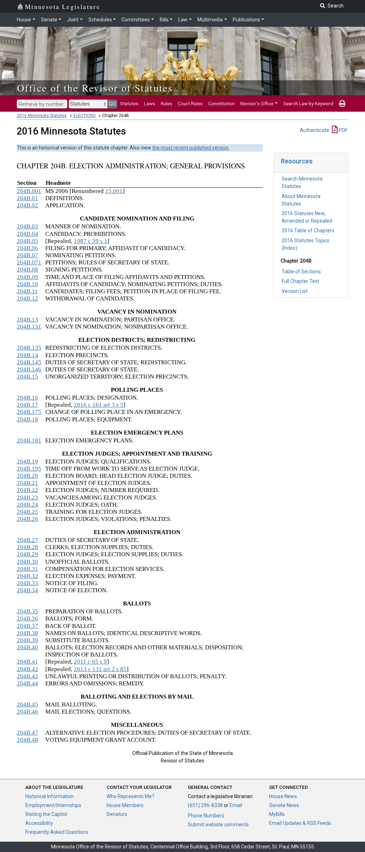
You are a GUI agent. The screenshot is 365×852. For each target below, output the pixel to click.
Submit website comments (218, 824)
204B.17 (27, 404)
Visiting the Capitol (46, 814)
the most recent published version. (191, 148)
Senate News (284, 805)
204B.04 (27, 233)
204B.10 (27, 284)
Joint (72, 19)
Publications (246, 19)
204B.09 (27, 277)
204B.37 (27, 626)
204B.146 (29, 369)
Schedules (100, 19)
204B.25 (27, 511)
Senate (49, 19)
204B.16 (27, 397)
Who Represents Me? (130, 796)
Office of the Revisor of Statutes (95, 88)
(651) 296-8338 (205, 805)
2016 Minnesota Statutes (42, 115)
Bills (164, 19)
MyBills (277, 814)
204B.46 (27, 711)
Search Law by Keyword (308, 103)
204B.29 (27, 554)
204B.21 (27, 483)
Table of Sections (301, 271)
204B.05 (27, 241)
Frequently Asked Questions (56, 832)
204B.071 (29, 262)
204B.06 (27, 248)
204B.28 (27, 547)
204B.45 (27, 704)
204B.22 (27, 490)
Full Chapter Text (300, 281)
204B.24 (27, 504)
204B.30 (27, 561)
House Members (125, 805)
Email (236, 805)
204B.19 (27, 461)
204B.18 (27, 419)
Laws (149, 103)
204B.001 (29, 191)
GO (112, 104)
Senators (117, 814)
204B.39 (27, 640)
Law (182, 19)
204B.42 (27, 669)
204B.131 (29, 326)
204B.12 (27, 298)
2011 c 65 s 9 (90, 661)
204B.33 (27, 583)
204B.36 (27, 618)
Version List (295, 291)
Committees (136, 19)
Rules (166, 103)
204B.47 (27, 732)
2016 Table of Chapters (308, 230)
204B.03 (27, 226)
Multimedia (210, 19)
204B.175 (29, 412)
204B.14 (27, 355)
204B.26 (27, 519)
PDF (343, 130)
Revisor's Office (256, 103)
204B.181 (29, 440)
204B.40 (27, 647)
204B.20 (27, 475)
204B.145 (29, 362)
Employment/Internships (53, 805)
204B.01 (27, 198)
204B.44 (27, 683)
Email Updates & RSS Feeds (300, 823)
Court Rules (190, 103)
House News (283, 796)
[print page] (342, 103)
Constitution (221, 103)
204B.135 (29, 347)
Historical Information (49, 796)
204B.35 (27, 611)
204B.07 (27, 255)
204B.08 (27, 269)
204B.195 (29, 468)
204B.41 (27, 661)
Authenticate (314, 130)
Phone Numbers (206, 815)
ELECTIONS (84, 115)
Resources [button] (297, 161)
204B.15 (27, 376)
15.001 (114, 191)
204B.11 (27, 291)
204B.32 (27, 576)
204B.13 (27, 319)
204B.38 (27, 633)
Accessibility (39, 823)
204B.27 (27, 540)
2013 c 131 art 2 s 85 (100, 669)
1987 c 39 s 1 (90, 241)
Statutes (129, 103)
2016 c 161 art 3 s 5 (98, 404)
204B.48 (27, 739)
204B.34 (27, 590)
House (24, 19)
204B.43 (27, 676)
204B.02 (27, 205)
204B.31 (27, 569)
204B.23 (27, 497)
